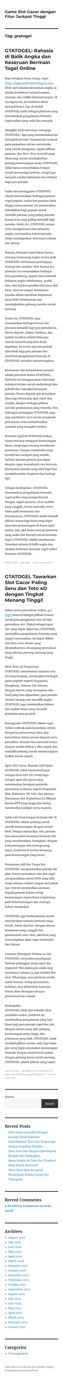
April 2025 (15, 1312)
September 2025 (19, 1289)
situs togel (27, 1074)
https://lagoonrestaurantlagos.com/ (29, 83)
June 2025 (15, 1303)
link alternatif (39, 1070)
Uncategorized (18, 1353)
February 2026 (18, 1265)
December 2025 (18, 1275)
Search (9, 1096)
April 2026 (15, 1256)
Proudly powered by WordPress (21, 1370)
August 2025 (16, 1294)
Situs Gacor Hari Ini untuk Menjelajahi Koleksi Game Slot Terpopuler (28, 1174)
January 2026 (17, 1270)
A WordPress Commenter (22, 1206)
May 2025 (14, 1308)
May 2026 (15, 1251)
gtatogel (25, 562)
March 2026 (16, 1261)
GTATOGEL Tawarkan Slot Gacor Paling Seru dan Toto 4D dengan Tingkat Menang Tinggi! (30, 588)
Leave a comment (43, 562)
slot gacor (39, 1074)
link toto (16, 1074)
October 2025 (17, 1284)
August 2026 (16, 1237)
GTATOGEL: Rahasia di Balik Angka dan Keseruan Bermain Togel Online (29, 59)
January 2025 (17, 1327)
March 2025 (16, 1317)
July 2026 (14, 1242)
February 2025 (18, 1322)
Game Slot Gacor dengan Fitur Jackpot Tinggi (30, 14)
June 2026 (15, 1247)
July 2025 (14, 1298)
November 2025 (19, 1280)
